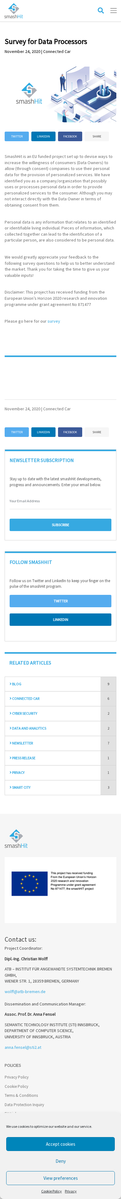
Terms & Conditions (21, 1095)
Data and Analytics (28, 728)
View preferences (60, 1178)
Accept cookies (60, 1144)
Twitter (17, 136)
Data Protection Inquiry (24, 1104)
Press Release (23, 758)
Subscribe (60, 524)
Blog (16, 684)
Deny (61, 1161)
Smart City (20, 787)
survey (53, 321)
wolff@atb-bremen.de (25, 991)
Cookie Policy (51, 1191)
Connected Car (25, 698)
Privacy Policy (17, 1077)
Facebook (70, 136)
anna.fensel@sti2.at (23, 1047)
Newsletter (22, 743)
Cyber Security (24, 713)
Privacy (71, 1191)
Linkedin (43, 136)
